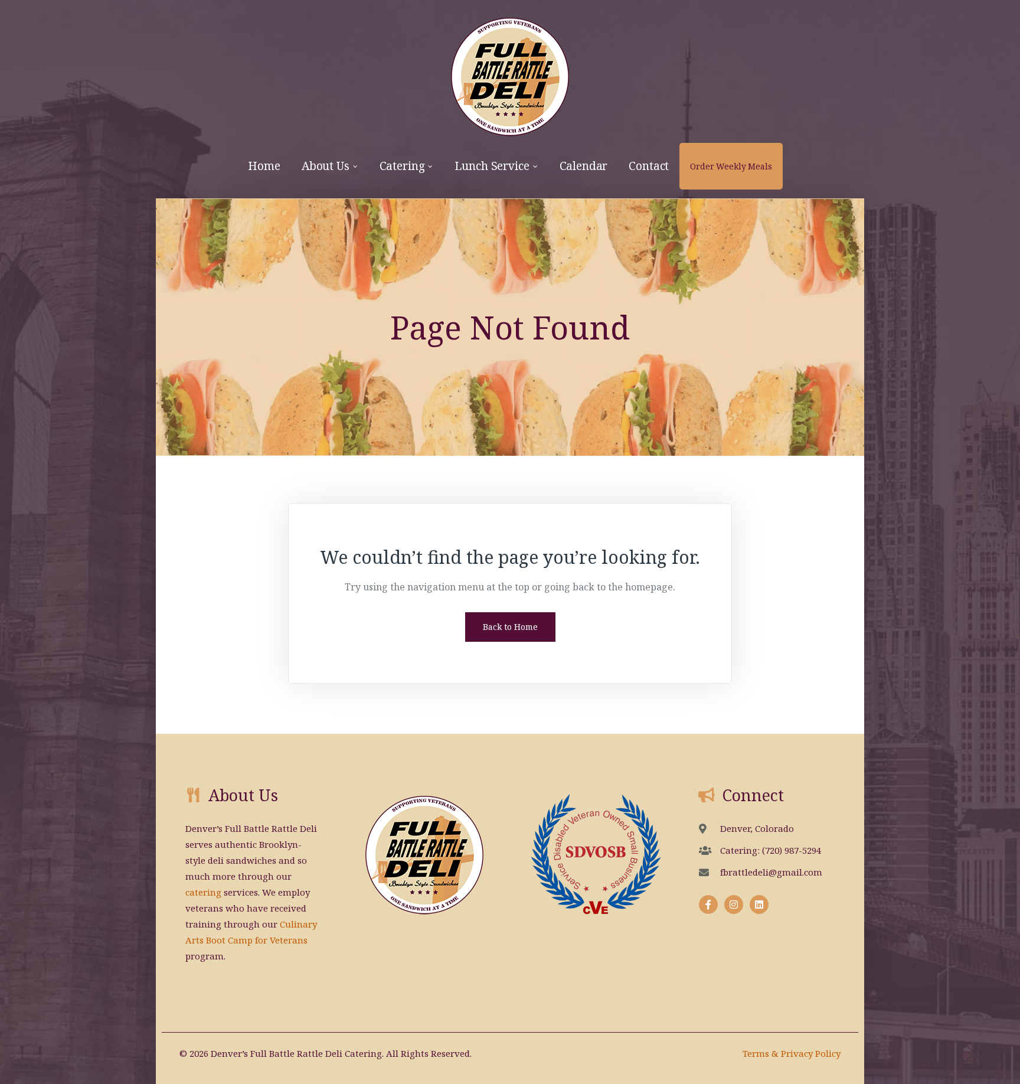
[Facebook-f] (708, 904)
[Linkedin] (759, 904)
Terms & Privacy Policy (792, 1053)
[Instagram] (733, 904)
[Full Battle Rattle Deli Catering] (510, 71)
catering (203, 892)
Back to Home (510, 626)
